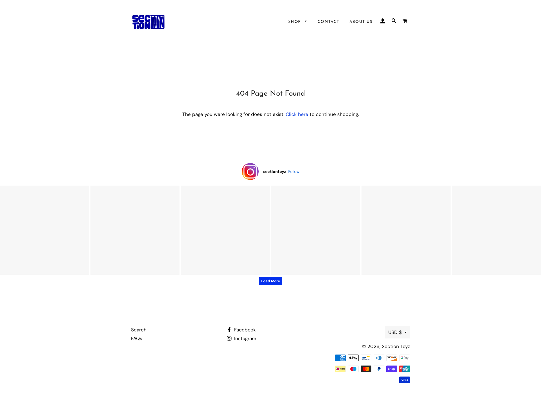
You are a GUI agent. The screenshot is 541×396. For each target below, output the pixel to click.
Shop (295, 22)
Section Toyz (396, 346)
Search (139, 330)
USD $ (395, 332)
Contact (329, 22)
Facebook (244, 330)
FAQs (136, 338)
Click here (297, 114)
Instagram (244, 338)
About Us (361, 22)
